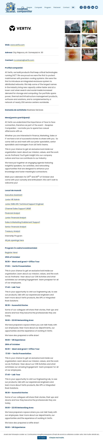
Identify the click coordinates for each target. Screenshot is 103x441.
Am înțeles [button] (42, 438)
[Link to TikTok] (88, 7)
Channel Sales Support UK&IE (18, 208)
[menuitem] (22, 7)
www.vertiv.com (17, 45)
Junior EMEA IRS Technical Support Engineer (24, 204)
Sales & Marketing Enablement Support (22, 222)
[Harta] (22, 7)
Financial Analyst (12, 213)
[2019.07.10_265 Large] (72, 27)
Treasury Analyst (12, 231)
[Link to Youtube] (96, 7)
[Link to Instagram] (85, 7)
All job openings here (14, 240)
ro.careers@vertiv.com (24, 60)
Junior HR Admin (12, 199)
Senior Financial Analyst (15, 226)
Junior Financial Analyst (15, 217)
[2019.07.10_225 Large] (89, 41)
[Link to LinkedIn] (92, 7)
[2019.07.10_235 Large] (89, 27)
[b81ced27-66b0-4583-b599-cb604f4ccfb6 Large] (89, 55)
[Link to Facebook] (81, 7)
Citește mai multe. (56, 438)
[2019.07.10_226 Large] (72, 41)
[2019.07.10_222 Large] (72, 55)
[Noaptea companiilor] (18, 7)
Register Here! (11, 252)
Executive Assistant (13, 195)
